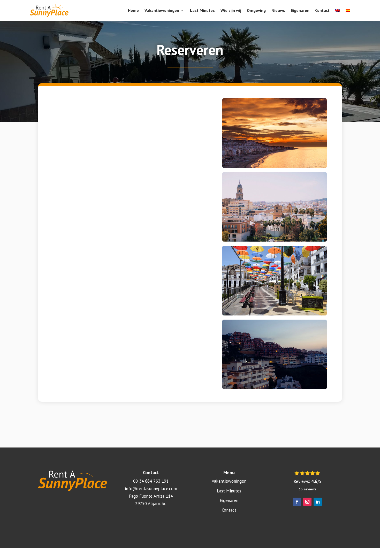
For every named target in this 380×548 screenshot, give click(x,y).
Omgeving (256, 10)
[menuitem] (337, 10)
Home (133, 10)
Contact (322, 10)
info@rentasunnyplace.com (151, 488)
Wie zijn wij (231, 10)
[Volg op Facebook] (297, 502)
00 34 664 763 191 (151, 481)
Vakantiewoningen (162, 10)
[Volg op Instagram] (307, 502)
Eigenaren (300, 10)
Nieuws (278, 10)
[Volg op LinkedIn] (318, 502)
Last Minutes (202, 10)
